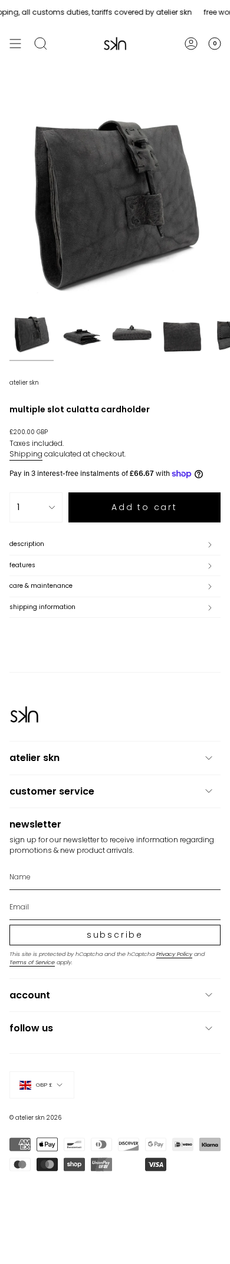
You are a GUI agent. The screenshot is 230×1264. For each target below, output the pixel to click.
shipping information (42, 607)
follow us (31, 1028)
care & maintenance (41, 585)
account (29, 995)
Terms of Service (32, 962)
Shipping (25, 454)
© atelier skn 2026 (35, 1117)
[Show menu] (15, 43)
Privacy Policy (174, 954)
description (26, 544)
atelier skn (24, 382)
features (22, 565)
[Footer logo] (24, 714)
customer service (51, 791)
